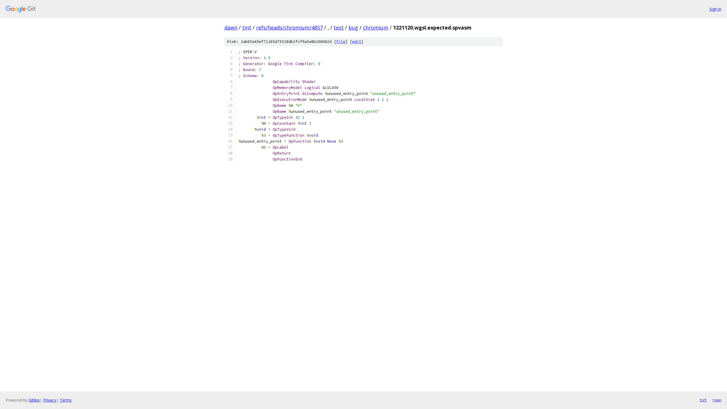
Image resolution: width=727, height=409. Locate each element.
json (716, 399)
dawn (230, 27)
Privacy (49, 400)
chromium (375, 27)
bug (353, 27)
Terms (66, 400)
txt (703, 399)
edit (356, 41)
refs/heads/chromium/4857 (289, 27)
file (340, 41)
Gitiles (34, 400)
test (339, 27)
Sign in (715, 9)
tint (246, 27)
